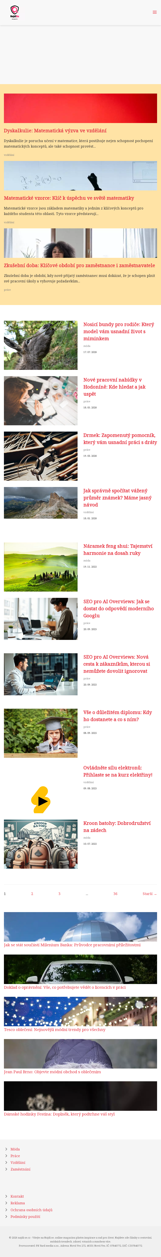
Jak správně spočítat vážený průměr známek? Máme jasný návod (117, 497)
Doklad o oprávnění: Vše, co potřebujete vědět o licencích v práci (65, 987)
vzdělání (9, 155)
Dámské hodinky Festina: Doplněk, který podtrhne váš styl (59, 1114)
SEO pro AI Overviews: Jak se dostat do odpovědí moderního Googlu (118, 608)
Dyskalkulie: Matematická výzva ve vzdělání (55, 130)
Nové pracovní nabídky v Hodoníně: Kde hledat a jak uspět (114, 386)
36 (115, 893)
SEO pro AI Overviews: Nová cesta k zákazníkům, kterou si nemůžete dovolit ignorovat (116, 663)
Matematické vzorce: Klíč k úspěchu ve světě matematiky (69, 198)
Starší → (150, 893)
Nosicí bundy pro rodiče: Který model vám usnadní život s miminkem (118, 331)
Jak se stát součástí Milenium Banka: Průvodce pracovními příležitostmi (72, 944)
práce (7, 289)
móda (86, 346)
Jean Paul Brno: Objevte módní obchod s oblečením (52, 1071)
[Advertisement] (80, 54)
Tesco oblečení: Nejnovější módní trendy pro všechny (54, 1029)
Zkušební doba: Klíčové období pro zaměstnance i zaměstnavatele (79, 265)
